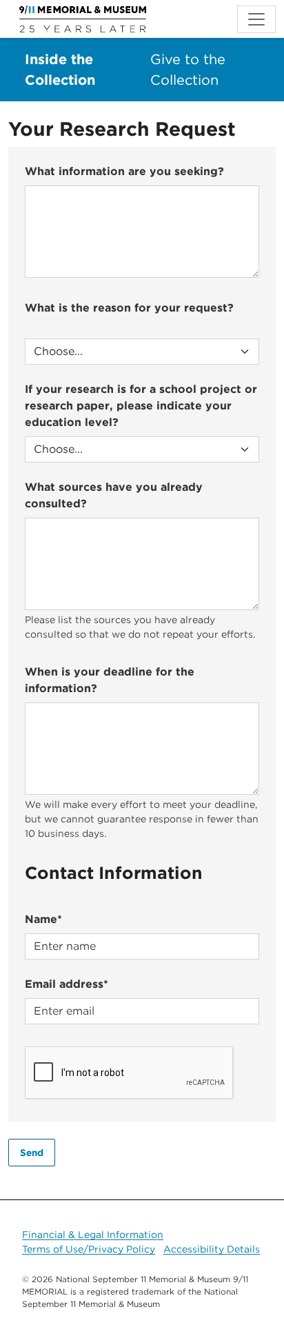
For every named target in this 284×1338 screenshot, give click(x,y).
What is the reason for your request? (129, 307)
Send (31, 1152)
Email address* (66, 984)
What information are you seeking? (124, 171)
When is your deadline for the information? (109, 680)
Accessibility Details (211, 1249)
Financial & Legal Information (92, 1234)
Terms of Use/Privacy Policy (88, 1249)
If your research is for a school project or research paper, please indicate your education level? (141, 406)
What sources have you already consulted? (114, 495)
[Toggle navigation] (256, 19)
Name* (43, 919)
